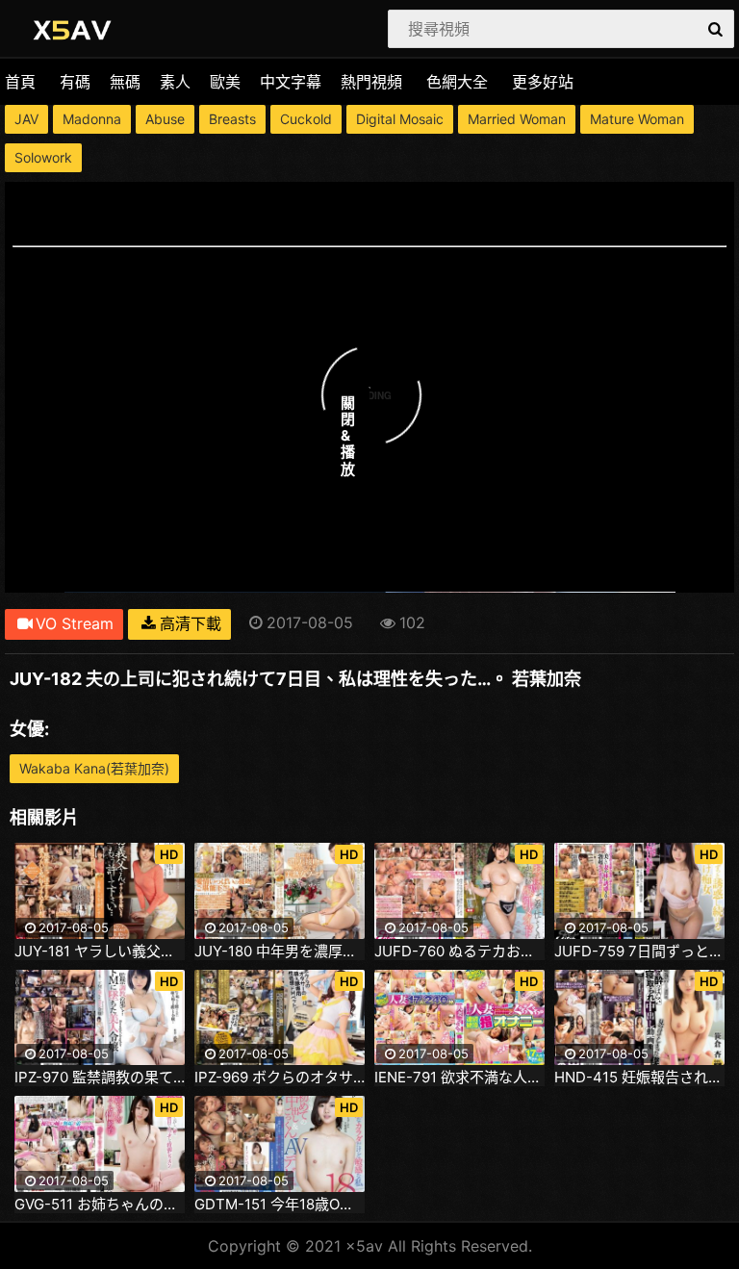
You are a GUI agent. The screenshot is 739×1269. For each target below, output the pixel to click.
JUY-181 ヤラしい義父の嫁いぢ (99, 951)
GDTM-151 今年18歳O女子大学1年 (279, 1204)
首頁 (20, 81)
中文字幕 (290, 81)
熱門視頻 (371, 81)
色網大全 (457, 81)
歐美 (225, 81)
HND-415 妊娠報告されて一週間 (639, 1077)
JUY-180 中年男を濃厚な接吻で (279, 951)
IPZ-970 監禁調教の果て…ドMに (99, 1077)
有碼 (75, 81)
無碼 (125, 81)
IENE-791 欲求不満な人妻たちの (459, 1077)
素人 (175, 81)
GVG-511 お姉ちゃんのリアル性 (99, 1204)
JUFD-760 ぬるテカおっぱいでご (459, 951)
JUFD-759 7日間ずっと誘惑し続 (639, 951)
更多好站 (542, 81)
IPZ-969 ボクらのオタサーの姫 (279, 1077)
